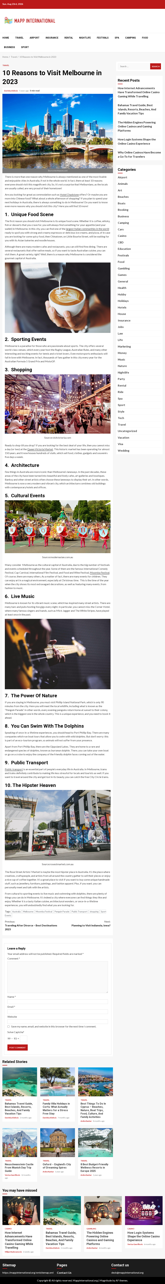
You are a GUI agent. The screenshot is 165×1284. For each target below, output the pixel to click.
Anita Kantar (86, 1121)
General (123, 281)
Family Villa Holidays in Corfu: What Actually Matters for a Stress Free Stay (57, 1081)
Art (120, 190)
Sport (25, 47)
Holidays (123, 301)
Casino (122, 235)
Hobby (122, 294)
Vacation (123, 437)
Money (122, 353)
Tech (121, 418)
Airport (34, 37)
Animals (123, 183)
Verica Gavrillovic (12, 1175)
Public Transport (79, 911)
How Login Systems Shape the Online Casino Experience (137, 141)
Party (121, 379)
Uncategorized (127, 431)
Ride (120, 392)
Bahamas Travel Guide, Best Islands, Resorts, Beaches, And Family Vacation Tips (19, 1081)
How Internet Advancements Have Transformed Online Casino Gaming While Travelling (139, 92)
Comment (13, 958)
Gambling (124, 268)
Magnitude (106, 1280)
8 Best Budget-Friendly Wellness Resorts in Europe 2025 (95, 1142)
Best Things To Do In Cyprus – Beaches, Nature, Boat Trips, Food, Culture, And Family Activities (95, 1081)
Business (9, 47)
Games (122, 274)
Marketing (124, 346)
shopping (94, 911)
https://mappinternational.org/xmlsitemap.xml (27, 1272)
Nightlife (85, 37)
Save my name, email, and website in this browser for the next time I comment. (53, 1026)
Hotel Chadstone (69, 194)
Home (5, 37)
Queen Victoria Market (40, 449)
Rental (68, 37)
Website (12, 1016)
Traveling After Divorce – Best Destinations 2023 (31, 925)
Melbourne (28, 911)
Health (122, 288)
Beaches (123, 196)
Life (120, 340)
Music (121, 359)
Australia (16, 911)
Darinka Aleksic (11, 90)
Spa (117, 37)
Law (120, 333)
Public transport (14, 769)
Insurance (52, 37)
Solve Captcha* (15, 1032)
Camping (130, 37)
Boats (121, 203)
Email (11, 1006)
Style (121, 411)
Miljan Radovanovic (13, 1252)
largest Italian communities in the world (87, 228)
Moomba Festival (99, 572)
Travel (19, 37)
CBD (121, 242)
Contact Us (64, 1272)
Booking (123, 209)
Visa (120, 444)
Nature (122, 366)
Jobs (121, 327)
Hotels (122, 307)
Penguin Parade (62, 911)
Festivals (103, 37)
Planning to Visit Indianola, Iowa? (91, 923)
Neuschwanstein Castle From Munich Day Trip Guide (19, 1142)
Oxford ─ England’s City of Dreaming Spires (57, 1142)
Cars (121, 229)
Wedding (123, 450)
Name (11, 996)
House (122, 314)
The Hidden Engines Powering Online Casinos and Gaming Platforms (137, 126)
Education (124, 248)
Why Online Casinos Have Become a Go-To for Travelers (139, 154)
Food (145, 37)
